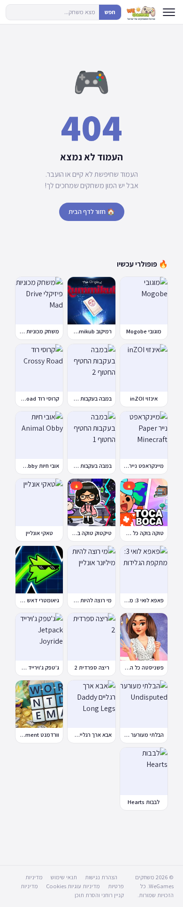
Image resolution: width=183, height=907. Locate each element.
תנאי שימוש (64, 877)
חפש (110, 12)
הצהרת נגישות (101, 877)
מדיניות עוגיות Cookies (73, 886)
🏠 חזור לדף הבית (92, 211)
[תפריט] (168, 12)
